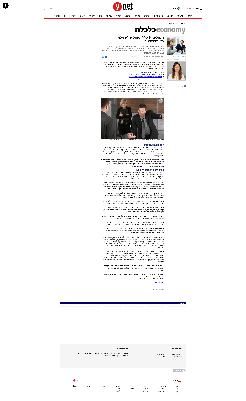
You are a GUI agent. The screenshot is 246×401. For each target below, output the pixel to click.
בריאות (163, 386)
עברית (78, 353)
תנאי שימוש (178, 357)
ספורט (178, 391)
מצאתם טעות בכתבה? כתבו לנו (153, 282)
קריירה (155, 289)
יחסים (118, 386)
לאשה (118, 391)
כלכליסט (102, 386)
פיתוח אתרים (123, 356)
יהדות (146, 386)
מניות (126, 353)
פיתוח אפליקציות (110, 356)
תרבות (178, 394)
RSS (163, 357)
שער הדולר (116, 353)
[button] (143, 72)
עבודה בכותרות (173, 24)
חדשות (178, 386)
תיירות (132, 386)
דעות (146, 388)
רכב (132, 391)
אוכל (132, 388)
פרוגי (88, 386)
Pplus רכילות (161, 391)
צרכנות (145, 391)
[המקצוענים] (179, 371)
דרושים (97, 353)
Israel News (161, 354)
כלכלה (183, 24)
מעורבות (117, 388)
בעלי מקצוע (87, 353)
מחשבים (163, 388)
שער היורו (106, 353)
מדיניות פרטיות (177, 354)
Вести (75, 386)
